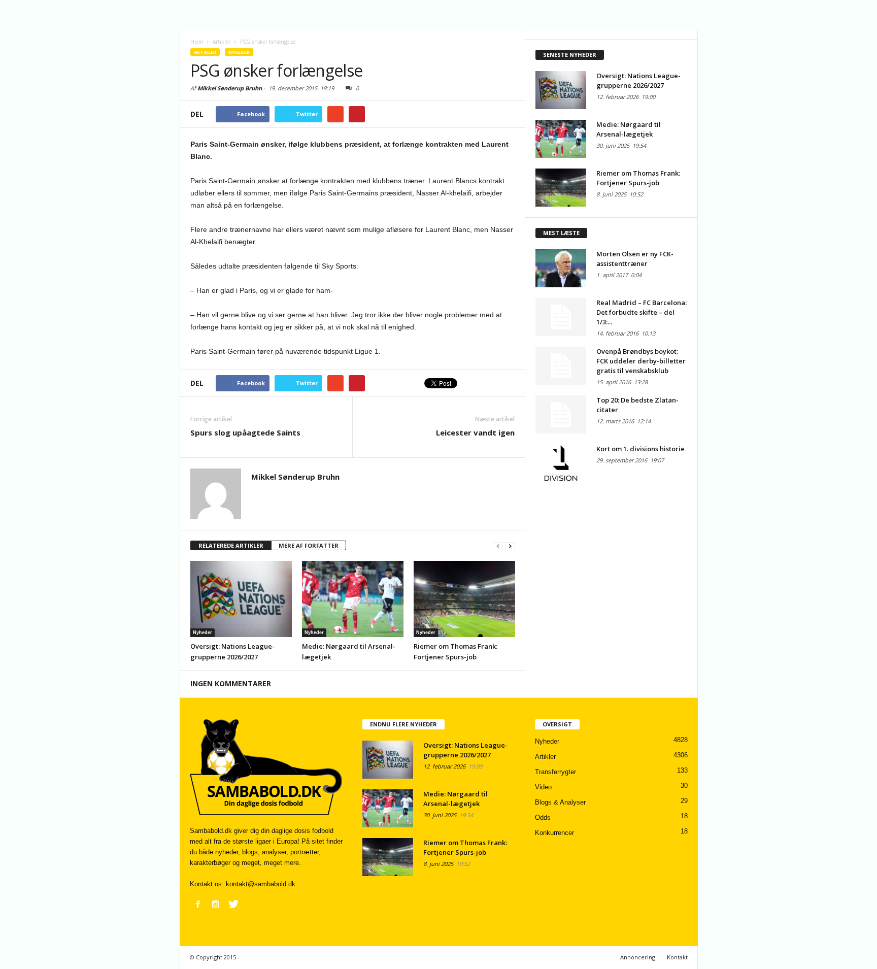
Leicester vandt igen (475, 432)
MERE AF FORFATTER (309, 545)
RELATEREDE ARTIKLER (230, 545)
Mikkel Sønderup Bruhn (229, 88)
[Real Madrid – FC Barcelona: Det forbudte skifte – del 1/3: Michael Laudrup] (560, 317)
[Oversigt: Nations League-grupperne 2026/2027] (241, 599)
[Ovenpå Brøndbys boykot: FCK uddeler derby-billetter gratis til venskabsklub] (560, 366)
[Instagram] (216, 904)
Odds (543, 817)
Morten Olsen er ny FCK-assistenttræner (634, 258)
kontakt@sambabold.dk (260, 884)
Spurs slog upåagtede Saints (245, 432)
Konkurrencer (554, 833)
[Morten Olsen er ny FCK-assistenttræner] (560, 268)
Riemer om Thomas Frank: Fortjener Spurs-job (638, 178)
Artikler (205, 52)
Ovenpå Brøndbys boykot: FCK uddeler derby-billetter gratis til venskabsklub (641, 361)
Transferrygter (555, 772)
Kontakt (677, 957)
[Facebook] (198, 904)
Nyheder (239, 52)
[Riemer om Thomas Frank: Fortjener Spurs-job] (464, 599)
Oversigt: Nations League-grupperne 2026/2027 (638, 80)
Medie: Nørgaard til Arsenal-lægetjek (628, 129)
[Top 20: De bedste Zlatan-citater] (560, 414)
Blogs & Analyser (560, 802)
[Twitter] (233, 904)
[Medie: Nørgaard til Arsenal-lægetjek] (352, 599)
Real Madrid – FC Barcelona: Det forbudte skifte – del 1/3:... (641, 312)
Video (543, 787)
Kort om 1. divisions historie (640, 448)
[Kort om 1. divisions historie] (560, 463)
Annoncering (637, 957)
